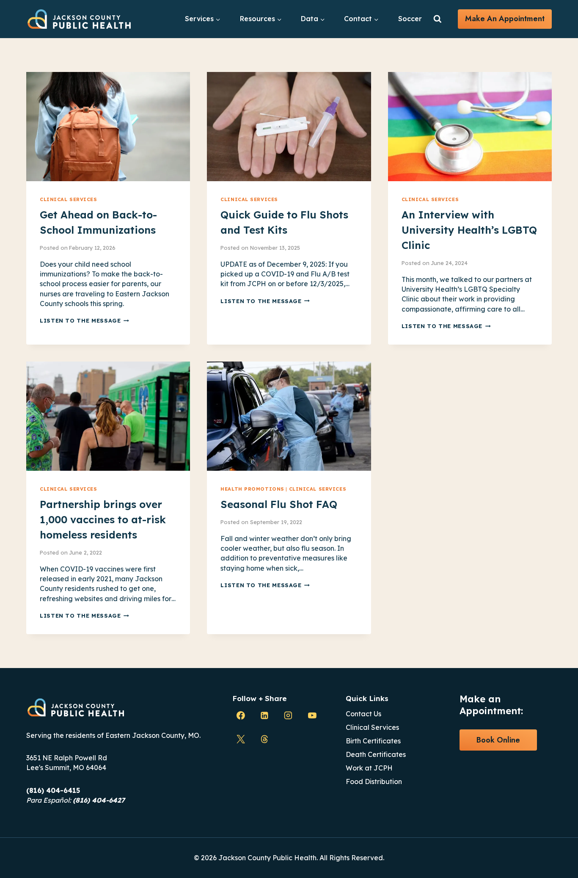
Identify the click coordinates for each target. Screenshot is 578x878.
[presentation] (108, 126)
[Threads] (264, 739)
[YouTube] (312, 715)
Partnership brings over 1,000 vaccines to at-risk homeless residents (103, 519)
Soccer (410, 18)
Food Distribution (374, 781)
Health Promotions (252, 489)
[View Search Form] (437, 19)
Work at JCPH (369, 768)
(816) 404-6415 (53, 790)
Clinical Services (68, 199)
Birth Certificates (373, 741)
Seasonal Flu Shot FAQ (278, 504)
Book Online (498, 739)
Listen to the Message (84, 320)
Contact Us (363, 714)
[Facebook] (240, 715)
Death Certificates (376, 754)
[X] (240, 739)
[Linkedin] (264, 715)
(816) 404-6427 (99, 800)
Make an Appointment (505, 18)
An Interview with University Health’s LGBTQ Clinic (469, 229)
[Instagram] (288, 715)
